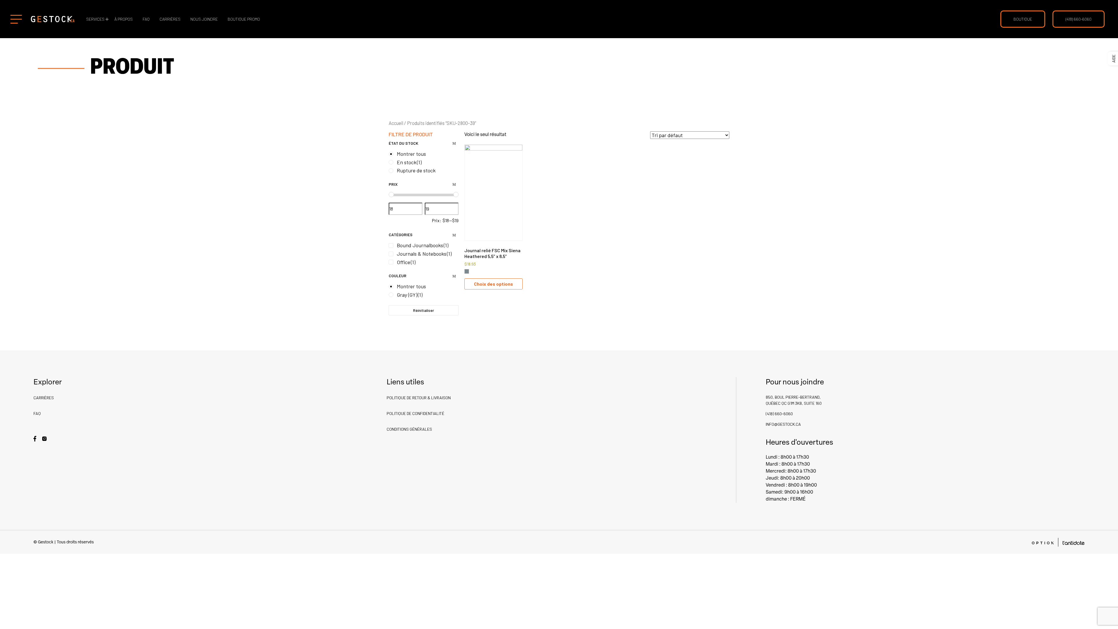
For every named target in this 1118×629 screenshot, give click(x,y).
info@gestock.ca (783, 424)
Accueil (396, 123)
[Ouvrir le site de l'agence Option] (1043, 542)
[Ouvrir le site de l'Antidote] (1074, 542)
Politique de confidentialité (415, 413)
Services (95, 19)
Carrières (170, 19)
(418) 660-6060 (1079, 19)
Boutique (1022, 19)
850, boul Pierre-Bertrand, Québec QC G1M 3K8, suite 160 (794, 400)
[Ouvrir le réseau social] (34, 438)
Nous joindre (204, 19)
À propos (123, 19)
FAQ (146, 19)
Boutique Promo (244, 19)
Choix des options (493, 284)
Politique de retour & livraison (419, 397)
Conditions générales (409, 429)
